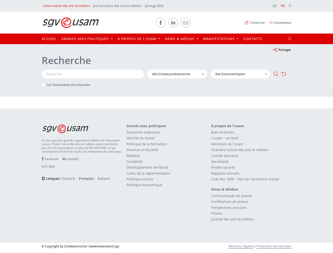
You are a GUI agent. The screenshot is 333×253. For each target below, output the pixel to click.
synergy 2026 (154, 6)
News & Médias (224, 189)
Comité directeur (224, 155)
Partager (284, 50)
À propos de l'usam (227, 126)
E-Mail (50, 166)
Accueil (49, 38)
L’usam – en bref (224, 138)
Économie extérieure (143, 132)
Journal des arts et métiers (232, 219)
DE (274, 5)
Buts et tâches (222, 132)
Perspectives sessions (229, 207)
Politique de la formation (146, 144)
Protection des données (273, 246)
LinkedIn (72, 159)
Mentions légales (241, 246)
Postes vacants (223, 167)
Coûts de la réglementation (148, 173)
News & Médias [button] (180, 38)
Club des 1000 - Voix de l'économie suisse (245, 179)
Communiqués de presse (231, 195)
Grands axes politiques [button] (85, 38)
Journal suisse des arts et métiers (117, 6)
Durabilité (134, 161)
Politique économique (144, 184)
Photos (217, 213)
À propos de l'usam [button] (137, 38)
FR (283, 5)
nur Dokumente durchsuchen (68, 85)
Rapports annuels (225, 173)
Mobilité (133, 155)
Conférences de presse (229, 201)
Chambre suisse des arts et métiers (239, 149)
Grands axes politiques (146, 126)
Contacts (252, 38)
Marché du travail (140, 138)
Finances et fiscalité (142, 149)
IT (289, 5)
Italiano (104, 178)
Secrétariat (220, 161)
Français (86, 178)
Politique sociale (139, 179)
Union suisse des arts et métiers (66, 6)
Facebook (51, 159)
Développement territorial (147, 167)
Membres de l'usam (227, 144)
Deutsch (68, 178)
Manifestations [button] (219, 38)
